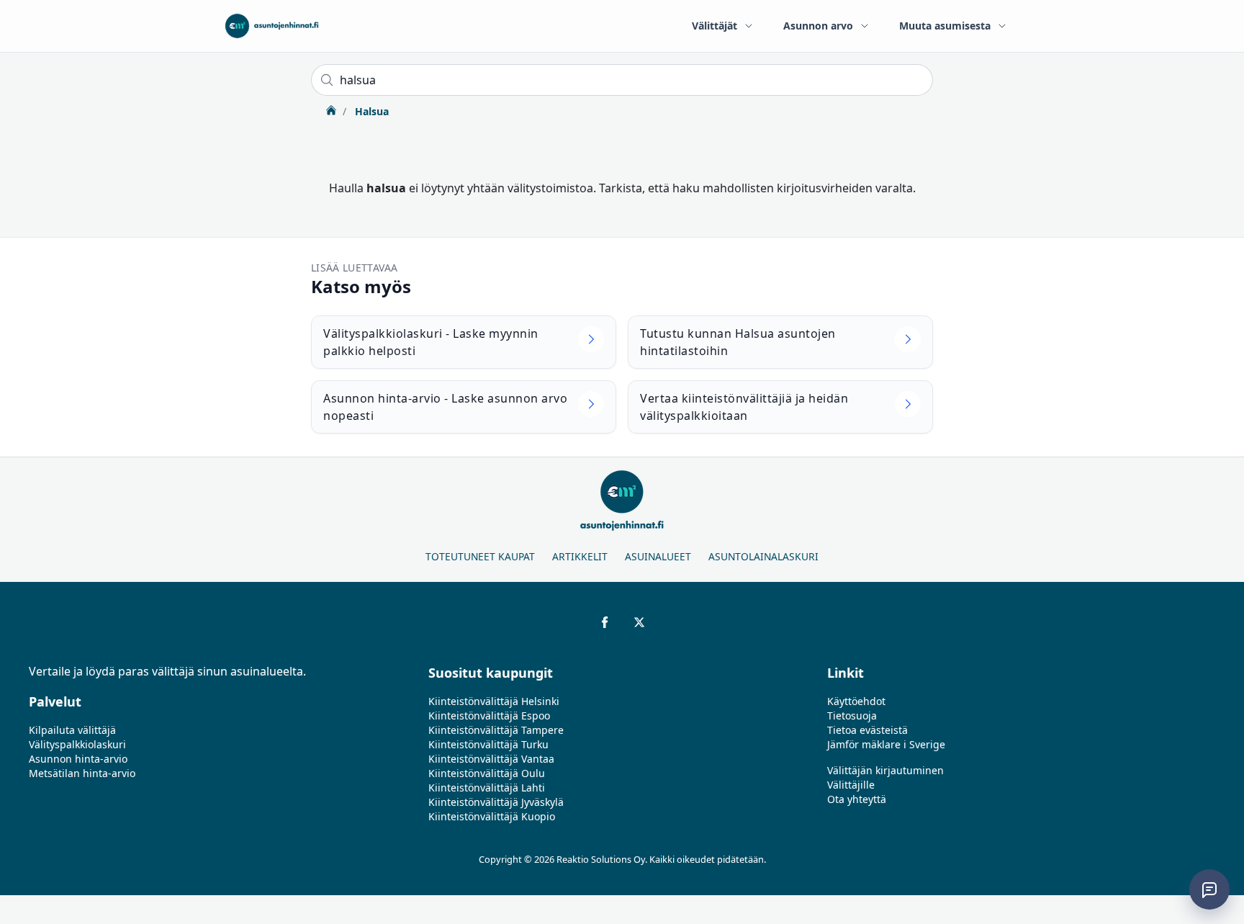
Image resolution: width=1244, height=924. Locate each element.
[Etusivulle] (272, 26)
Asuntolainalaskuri (763, 556)
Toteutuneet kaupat (480, 556)
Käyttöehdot (856, 701)
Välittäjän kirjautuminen (885, 770)
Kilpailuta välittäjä (72, 730)
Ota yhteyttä (856, 799)
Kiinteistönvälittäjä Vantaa (491, 759)
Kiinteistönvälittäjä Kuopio (491, 816)
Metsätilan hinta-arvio (82, 773)
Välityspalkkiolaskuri (77, 744)
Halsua (370, 111)
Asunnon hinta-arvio (78, 759)
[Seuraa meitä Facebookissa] (604, 622)
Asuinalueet (658, 556)
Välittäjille (851, 784)
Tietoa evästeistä (867, 730)
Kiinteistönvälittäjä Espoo (489, 715)
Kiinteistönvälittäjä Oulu (486, 773)
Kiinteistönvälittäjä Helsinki (493, 701)
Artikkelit (580, 556)
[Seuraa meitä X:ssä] (639, 622)
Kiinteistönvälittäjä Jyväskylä (496, 802)
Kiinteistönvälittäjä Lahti (486, 787)
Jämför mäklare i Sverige (886, 744)
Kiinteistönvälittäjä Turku (488, 744)
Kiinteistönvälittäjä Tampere (496, 730)
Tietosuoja (852, 715)
